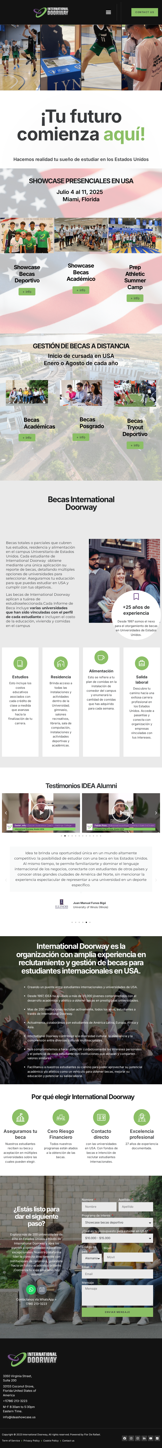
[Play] (41, 813)
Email (86, 1267)
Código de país (89, 1249)
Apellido (125, 1200)
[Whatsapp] (31, 1290)
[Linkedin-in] (144, 1438)
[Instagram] (131, 1438)
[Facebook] (124, 1438)
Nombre (88, 1200)
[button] (108, 12)
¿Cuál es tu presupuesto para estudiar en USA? (115, 1231)
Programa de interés (96, 1215)
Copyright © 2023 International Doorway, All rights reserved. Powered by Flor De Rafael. (51, 1434)
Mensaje (88, 1283)
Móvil (108, 1248)
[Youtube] (151, 1438)
